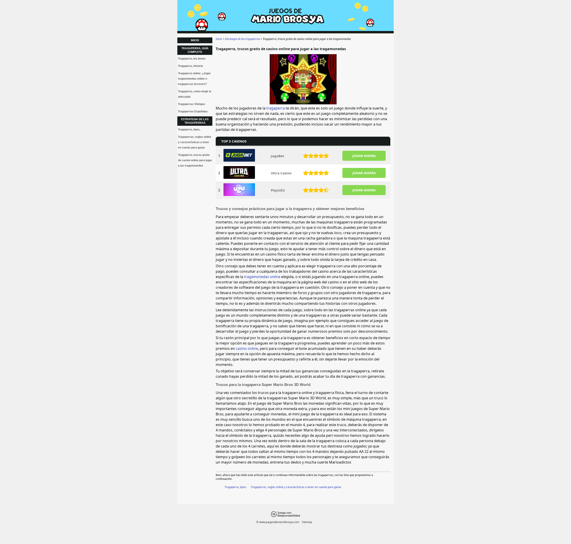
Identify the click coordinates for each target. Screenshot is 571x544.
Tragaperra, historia (190, 66)
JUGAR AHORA (364, 155)
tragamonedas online (262, 276)
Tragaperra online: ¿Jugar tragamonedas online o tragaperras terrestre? (194, 79)
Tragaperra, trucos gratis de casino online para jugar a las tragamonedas (195, 160)
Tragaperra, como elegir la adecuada (194, 94)
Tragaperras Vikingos (191, 104)
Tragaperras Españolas (193, 111)
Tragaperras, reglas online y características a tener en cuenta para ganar (296, 487)
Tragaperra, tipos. (236, 487)
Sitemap (307, 522)
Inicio (195, 40)
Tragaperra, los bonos (192, 58)
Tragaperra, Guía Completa (195, 50)
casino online (247, 348)
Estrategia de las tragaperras (195, 121)
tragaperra (275, 108)
